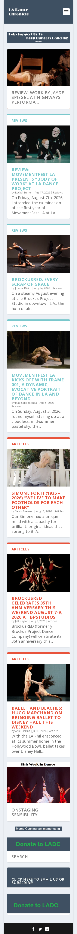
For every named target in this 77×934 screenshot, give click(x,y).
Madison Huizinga (26, 403)
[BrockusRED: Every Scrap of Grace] (38, 254)
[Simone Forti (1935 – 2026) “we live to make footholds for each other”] (38, 468)
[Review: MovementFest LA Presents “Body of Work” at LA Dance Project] (38, 144)
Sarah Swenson (24, 511)
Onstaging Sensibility (25, 812)
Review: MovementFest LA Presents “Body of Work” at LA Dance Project (35, 179)
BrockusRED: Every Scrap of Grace (35, 282)
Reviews (58, 192)
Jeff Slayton (21, 621)
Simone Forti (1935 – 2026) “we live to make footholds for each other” (38, 500)
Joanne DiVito (23, 288)
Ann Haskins (22, 731)
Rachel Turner (23, 192)
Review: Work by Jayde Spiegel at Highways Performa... (38, 97)
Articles (59, 511)
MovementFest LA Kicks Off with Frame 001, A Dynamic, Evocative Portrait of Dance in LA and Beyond (38, 387)
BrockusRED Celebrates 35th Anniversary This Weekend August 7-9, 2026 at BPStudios (37, 607)
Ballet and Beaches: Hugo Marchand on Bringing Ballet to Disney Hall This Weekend (37, 717)
